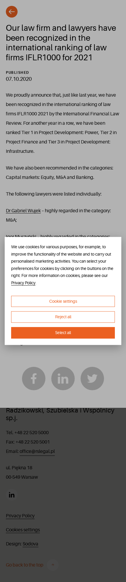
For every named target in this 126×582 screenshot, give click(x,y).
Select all (63, 332)
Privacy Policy (23, 282)
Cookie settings (63, 301)
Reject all (63, 317)
